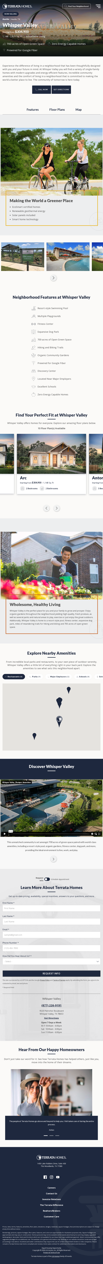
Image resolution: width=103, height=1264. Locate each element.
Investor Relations (51, 1199)
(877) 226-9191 (51, 1005)
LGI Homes (56, 1256)
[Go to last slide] (46, 508)
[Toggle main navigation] (98, 6)
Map (78, 109)
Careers (52, 1187)
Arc (23, 477)
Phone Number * (11, 942)
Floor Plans (57, 109)
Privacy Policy (45, 980)
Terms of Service (59, 980)
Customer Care (51, 1216)
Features (33, 109)
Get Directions (61, 90)
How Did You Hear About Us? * (17, 956)
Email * (6, 929)
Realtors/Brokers (51, 1210)
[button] (59, 722)
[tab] (46, 1135)
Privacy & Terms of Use (51, 1252)
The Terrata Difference (51, 1205)
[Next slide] (57, 508)
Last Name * (8, 916)
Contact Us (51, 1193)
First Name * (8, 903)
